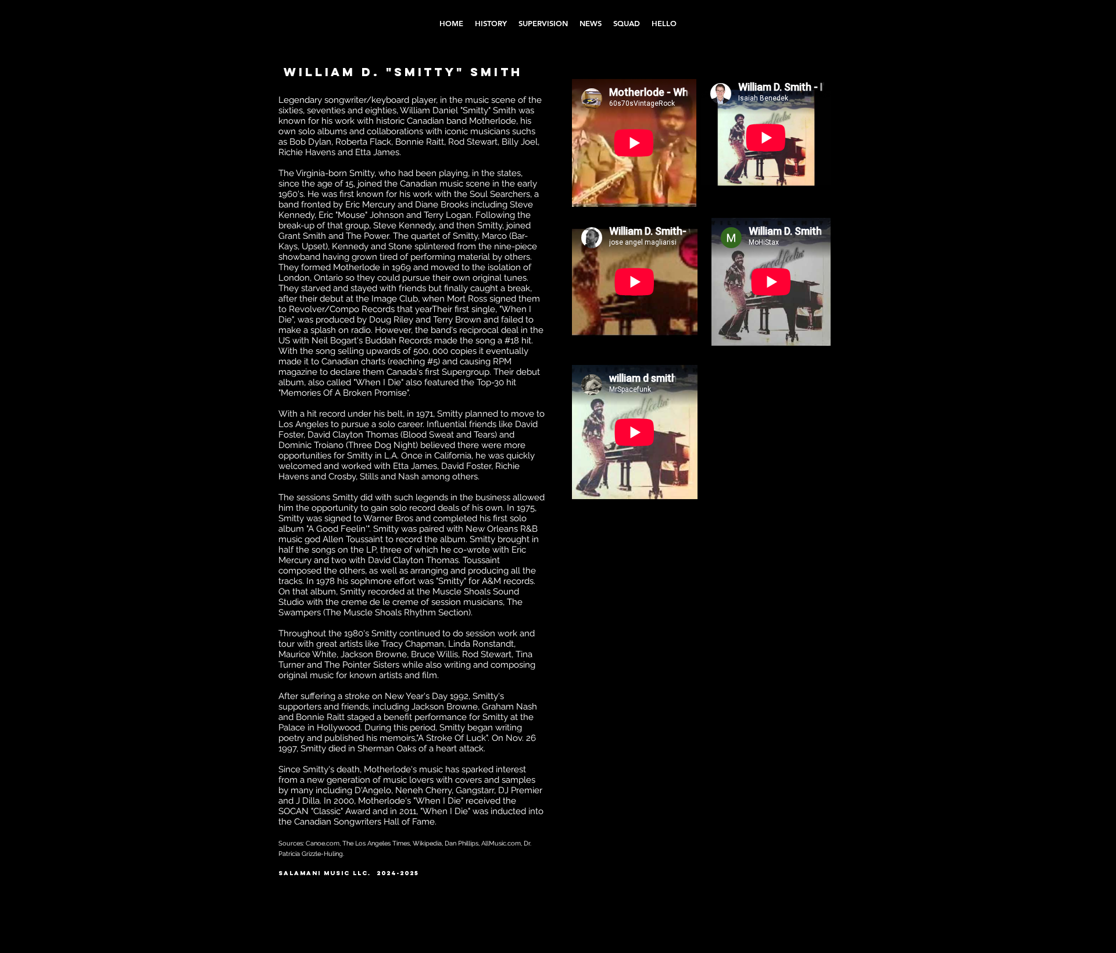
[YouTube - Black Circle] (781, 879)
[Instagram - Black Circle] (760, 879)
